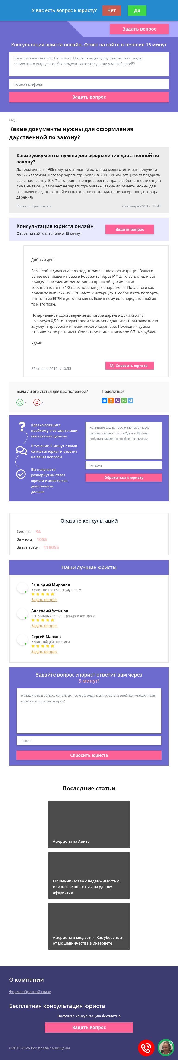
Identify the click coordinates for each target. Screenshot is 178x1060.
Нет (111, 10)
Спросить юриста (132, 365)
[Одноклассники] (111, 400)
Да (137, 10)
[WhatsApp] (124, 400)
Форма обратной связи (30, 991)
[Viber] (117, 400)
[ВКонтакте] (104, 400)
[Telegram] (130, 400)
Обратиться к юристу (123, 477)
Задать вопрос (139, 29)
